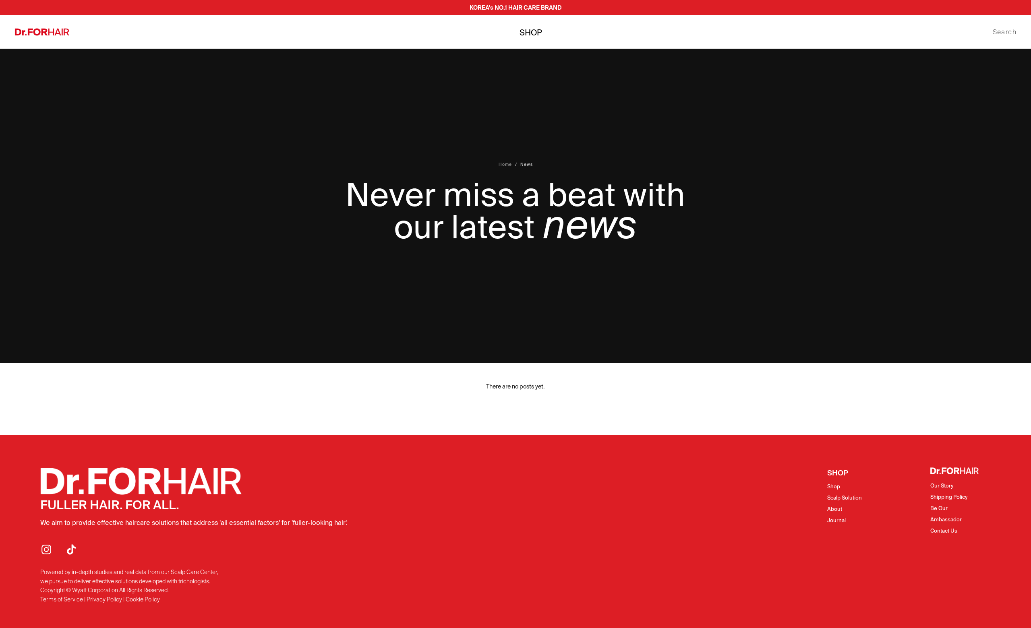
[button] (1005, 32)
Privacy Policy (104, 599)
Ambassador (946, 519)
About (834, 509)
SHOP (531, 32)
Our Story (941, 485)
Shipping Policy (948, 497)
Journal (836, 520)
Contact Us (943, 530)
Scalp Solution (844, 497)
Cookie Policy (143, 599)
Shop (833, 486)
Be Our (939, 508)
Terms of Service (61, 599)
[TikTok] (71, 549)
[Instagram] (46, 549)
